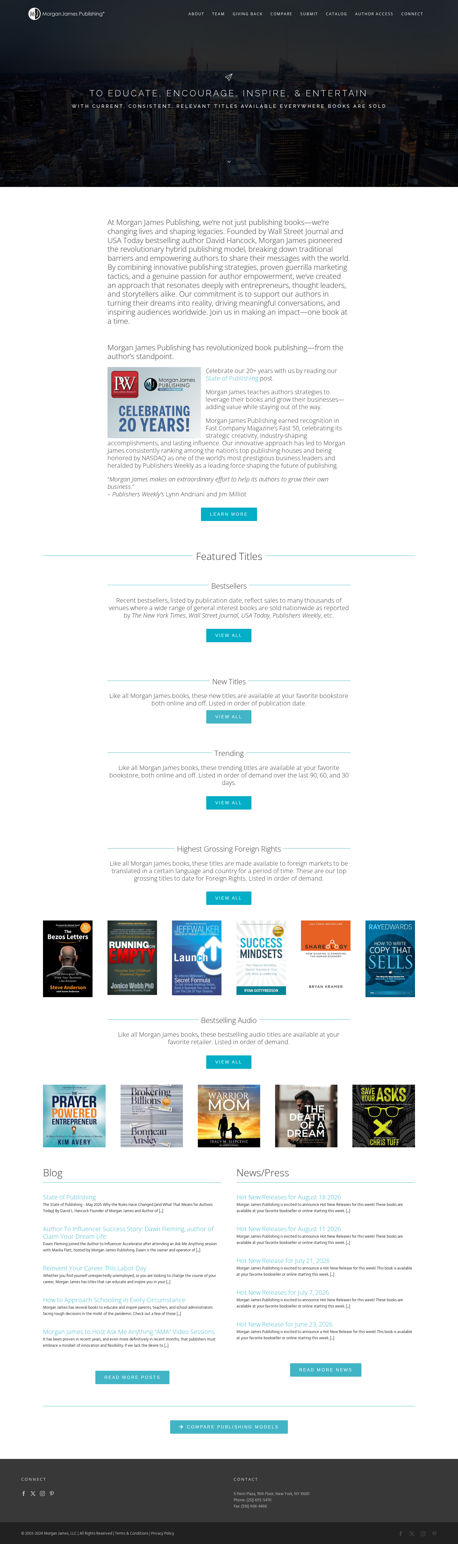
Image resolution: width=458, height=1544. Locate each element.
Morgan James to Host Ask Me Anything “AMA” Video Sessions (129, 1331)
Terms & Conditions (131, 1533)
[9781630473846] (326, 922)
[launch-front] (197, 922)
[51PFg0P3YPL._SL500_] (229, 1086)
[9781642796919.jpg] (261, 922)
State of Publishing (232, 378)
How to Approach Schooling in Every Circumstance (114, 1300)
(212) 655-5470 (258, 1500)
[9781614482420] (132, 922)
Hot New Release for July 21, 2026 (283, 1260)
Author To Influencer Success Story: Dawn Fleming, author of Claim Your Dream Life (128, 1232)
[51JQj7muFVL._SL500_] (74, 1086)
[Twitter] (33, 1493)
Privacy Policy (162, 1533)
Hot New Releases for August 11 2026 (288, 1229)
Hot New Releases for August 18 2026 (288, 1197)
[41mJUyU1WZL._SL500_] (306, 1086)
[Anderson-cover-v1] (68, 922)
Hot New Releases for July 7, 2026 (282, 1292)
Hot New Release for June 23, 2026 (284, 1324)
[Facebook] (23, 1493)
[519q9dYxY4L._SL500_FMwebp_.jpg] (383, 1086)
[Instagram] (42, 1493)
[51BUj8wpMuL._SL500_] (152, 1086)
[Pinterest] (51, 1493)
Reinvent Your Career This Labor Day (94, 1268)
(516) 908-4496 (254, 1506)
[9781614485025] (390, 922)
